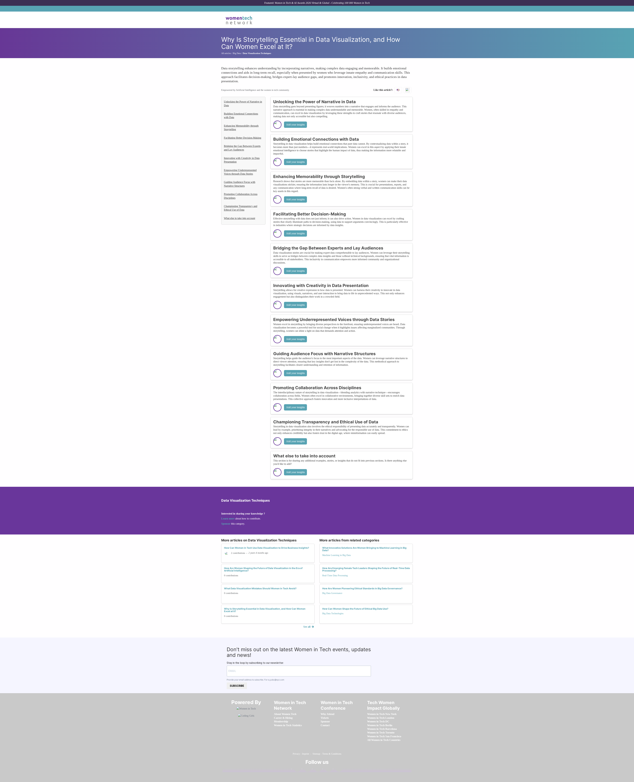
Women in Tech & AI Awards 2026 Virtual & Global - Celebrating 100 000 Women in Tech (322, 2)
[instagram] (316, 769)
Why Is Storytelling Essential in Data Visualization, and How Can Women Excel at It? (264, 610)
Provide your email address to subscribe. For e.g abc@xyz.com (255, 679)
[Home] (240, 20)
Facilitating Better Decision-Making (242, 137)
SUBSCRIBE (237, 685)
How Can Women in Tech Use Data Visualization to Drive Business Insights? (266, 547)
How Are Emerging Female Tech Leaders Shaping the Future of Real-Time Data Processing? (366, 569)
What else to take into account (239, 218)
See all (307, 626)
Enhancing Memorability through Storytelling (241, 127)
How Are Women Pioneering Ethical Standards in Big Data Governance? (362, 588)
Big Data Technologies (332, 613)
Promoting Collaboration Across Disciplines (240, 196)
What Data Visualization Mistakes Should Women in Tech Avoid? (260, 588)
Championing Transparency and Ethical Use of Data (240, 208)
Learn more (228, 518)
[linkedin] (306, 769)
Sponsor (226, 523)
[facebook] (295, 769)
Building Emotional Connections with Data (241, 115)
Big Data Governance (332, 593)
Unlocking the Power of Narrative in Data (243, 103)
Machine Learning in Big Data (336, 555)
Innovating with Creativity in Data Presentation (242, 160)
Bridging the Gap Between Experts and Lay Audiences (242, 148)
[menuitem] (285, 714)
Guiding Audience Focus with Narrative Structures (239, 184)
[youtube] (337, 769)
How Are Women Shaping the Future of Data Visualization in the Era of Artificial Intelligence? (263, 569)
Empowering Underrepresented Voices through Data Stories (240, 172)
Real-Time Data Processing (335, 575)
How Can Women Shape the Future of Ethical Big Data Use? (355, 608)
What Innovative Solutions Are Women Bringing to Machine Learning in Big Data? (364, 549)
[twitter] (327, 769)
